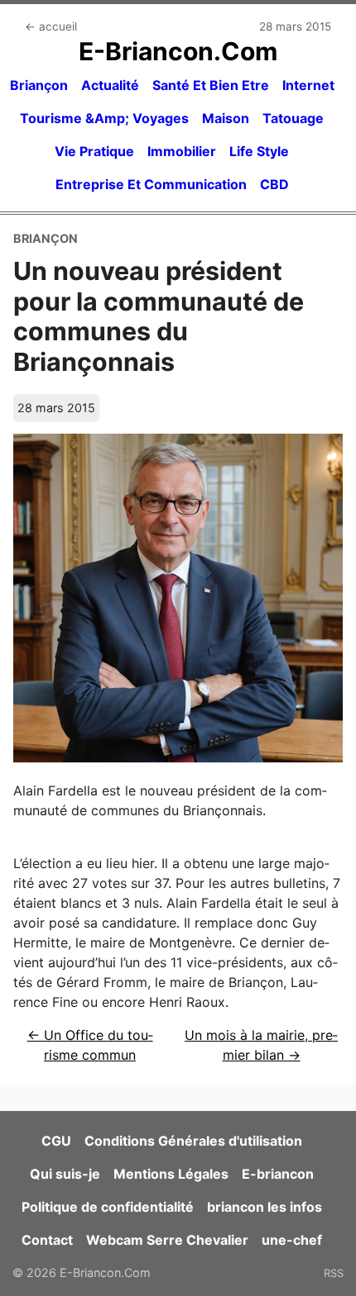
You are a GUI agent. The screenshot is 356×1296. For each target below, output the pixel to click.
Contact (47, 1240)
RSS (334, 1272)
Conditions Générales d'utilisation (193, 1140)
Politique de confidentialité (108, 1207)
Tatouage (293, 118)
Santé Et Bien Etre (210, 85)
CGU (56, 1140)
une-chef (292, 1240)
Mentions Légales (171, 1173)
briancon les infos (264, 1207)
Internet (308, 85)
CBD (274, 184)
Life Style (259, 151)
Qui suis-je (65, 1173)
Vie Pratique (94, 151)
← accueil (51, 26)
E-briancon (278, 1173)
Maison (225, 118)
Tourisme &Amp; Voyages (104, 118)
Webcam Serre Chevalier (167, 1240)
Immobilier (181, 151)
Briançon (39, 85)
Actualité (110, 85)
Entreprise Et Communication (151, 184)
